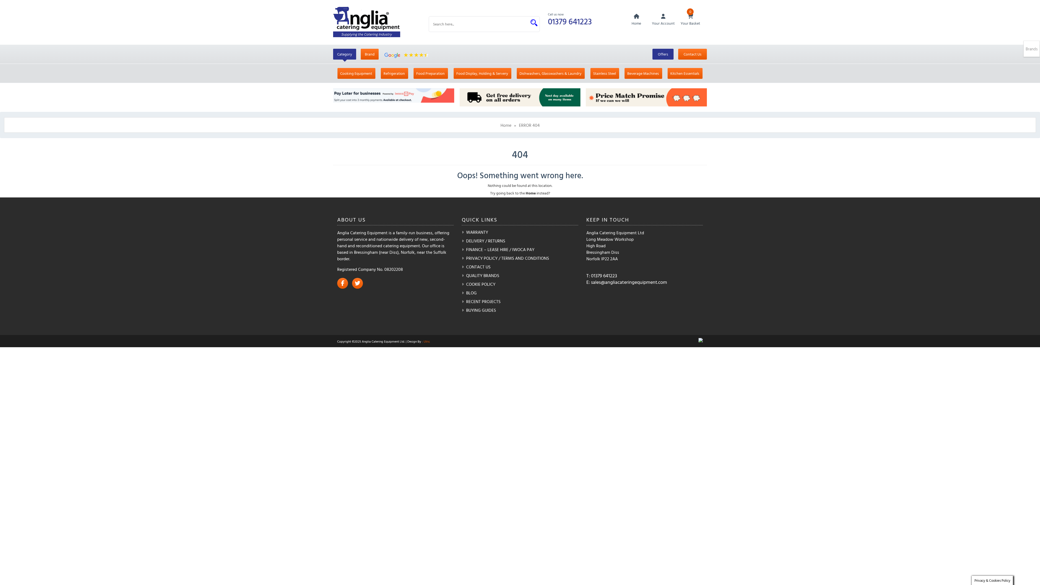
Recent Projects (483, 301)
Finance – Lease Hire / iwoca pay (500, 249)
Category (344, 54)
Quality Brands (482, 275)
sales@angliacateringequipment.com (629, 282)
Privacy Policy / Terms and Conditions (507, 258)
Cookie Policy (480, 284)
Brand (370, 54)
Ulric (427, 341)
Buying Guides (481, 310)
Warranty (477, 232)
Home (505, 125)
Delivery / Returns (485, 241)
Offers (663, 54)
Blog (471, 293)
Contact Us (692, 54)
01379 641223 (570, 21)
